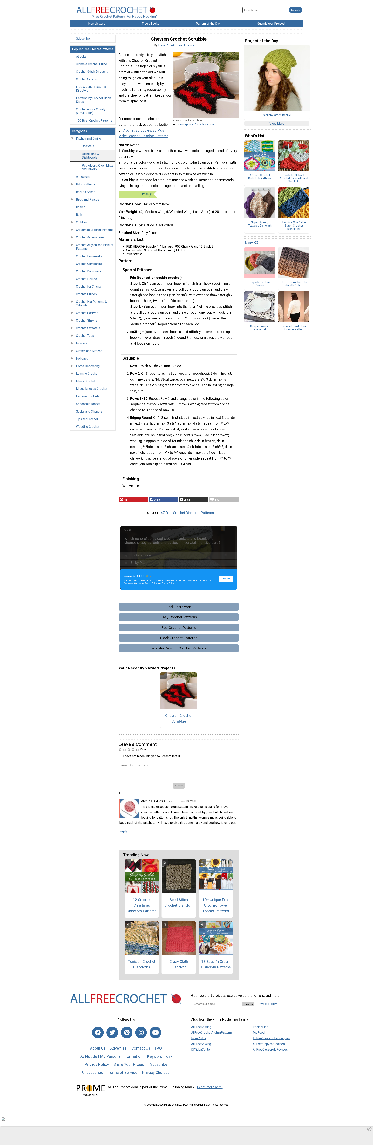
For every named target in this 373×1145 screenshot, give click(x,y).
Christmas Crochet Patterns (94, 230)
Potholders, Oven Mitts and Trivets (97, 167)
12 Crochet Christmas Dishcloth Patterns (142, 905)
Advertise (118, 1048)
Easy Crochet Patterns (179, 617)
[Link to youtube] (155, 1032)
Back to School (86, 192)
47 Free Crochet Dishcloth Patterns (187, 513)
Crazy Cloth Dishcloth (178, 964)
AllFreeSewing (201, 1044)
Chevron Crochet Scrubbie (178, 718)
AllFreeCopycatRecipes (269, 1044)
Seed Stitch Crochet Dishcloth (178, 902)
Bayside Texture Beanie (260, 284)
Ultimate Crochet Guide (91, 64)
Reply (123, 831)
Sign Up (248, 1004)
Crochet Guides (86, 294)
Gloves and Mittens (89, 351)
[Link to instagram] (141, 1032)
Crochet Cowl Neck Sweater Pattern (294, 328)
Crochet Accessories (90, 237)
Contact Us (140, 1048)
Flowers (81, 343)
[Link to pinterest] (126, 1032)
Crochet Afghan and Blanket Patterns (94, 246)
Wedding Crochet (87, 427)
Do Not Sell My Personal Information (110, 1056)
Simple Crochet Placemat (260, 328)
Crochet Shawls (86, 320)
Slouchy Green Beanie (277, 115)
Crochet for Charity (88, 286)
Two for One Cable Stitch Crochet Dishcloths (294, 225)
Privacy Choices (156, 1072)
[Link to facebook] (98, 1032)
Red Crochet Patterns (178, 627)
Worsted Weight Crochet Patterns (178, 648)
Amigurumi (83, 177)
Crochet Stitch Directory (92, 71)
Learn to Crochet (87, 373)
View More (276, 123)
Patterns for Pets (88, 396)
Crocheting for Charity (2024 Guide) (90, 111)
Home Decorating (88, 366)
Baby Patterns (85, 184)
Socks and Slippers (89, 411)
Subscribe (83, 38)
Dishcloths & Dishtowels (90, 155)
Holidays (82, 358)
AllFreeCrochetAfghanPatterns (212, 1032)
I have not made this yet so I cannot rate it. (151, 756)
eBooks (81, 56)
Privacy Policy (97, 1064)
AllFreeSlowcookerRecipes (271, 1038)
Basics (80, 207)
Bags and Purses (87, 199)
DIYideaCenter (201, 1049)
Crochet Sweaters (88, 328)
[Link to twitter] (112, 1032)
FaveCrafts (198, 1038)
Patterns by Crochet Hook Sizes (93, 100)
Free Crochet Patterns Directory (91, 88)
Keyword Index (160, 1056)
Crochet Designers (88, 271)
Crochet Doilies (86, 279)
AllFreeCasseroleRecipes (270, 1049)
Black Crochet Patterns (178, 638)
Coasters (88, 146)
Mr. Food (259, 1032)
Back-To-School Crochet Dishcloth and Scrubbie (294, 178)
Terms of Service (122, 1072)
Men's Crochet (85, 381)
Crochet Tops (85, 336)
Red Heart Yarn (178, 607)
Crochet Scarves (87, 79)
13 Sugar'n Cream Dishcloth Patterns (216, 964)
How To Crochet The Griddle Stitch (294, 284)
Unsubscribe (92, 1072)
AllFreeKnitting (201, 1027)
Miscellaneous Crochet (91, 389)
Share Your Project (129, 1064)
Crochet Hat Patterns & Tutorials (91, 303)
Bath (79, 214)
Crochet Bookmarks (89, 256)
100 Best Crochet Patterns (94, 120)
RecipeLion (260, 1027)
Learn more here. (210, 1087)
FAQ (158, 1048)
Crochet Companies (89, 264)
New (249, 242)
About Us (97, 1048)
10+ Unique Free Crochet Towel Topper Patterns (215, 905)
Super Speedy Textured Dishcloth (260, 224)
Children (81, 222)
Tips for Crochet (87, 419)
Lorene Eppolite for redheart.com (176, 45)
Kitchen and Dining (88, 138)
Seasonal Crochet (88, 404)
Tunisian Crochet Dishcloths (141, 964)
